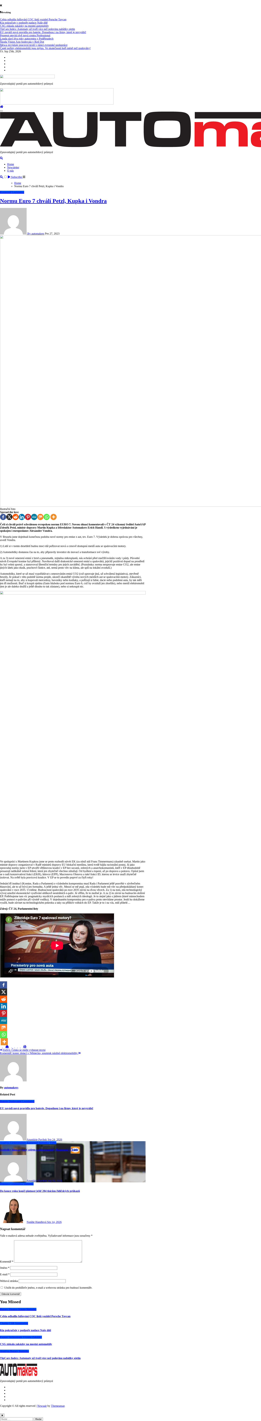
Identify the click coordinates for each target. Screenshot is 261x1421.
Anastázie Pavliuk (37, 1139)
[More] (53, 517)
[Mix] (40, 517)
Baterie (4, 1101)
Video (53, 1142)
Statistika (44, 1142)
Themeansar (57, 1405)
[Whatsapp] (47, 517)
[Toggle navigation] (1, 110)
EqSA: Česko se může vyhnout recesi (23, 1049)
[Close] (2, 1415)
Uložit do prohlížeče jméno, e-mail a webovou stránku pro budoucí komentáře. (48, 1287)
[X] (9, 517)
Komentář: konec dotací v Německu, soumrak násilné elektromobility (39, 1053)
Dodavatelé (15, 1101)
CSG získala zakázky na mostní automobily (26, 1344)
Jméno (4, 1267)
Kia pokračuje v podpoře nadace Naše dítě (25, 1330)
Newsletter (13, 167)
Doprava (5, 1183)
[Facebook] (3, 517)
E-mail (5, 1274)
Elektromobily (18, 1142)
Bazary (4, 1309)
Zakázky (37, 1337)
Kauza (22, 1309)
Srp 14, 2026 (54, 1222)
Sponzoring (21, 1323)
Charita (4, 1323)
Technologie (15, 1337)
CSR (12, 1323)
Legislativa (18, 192)
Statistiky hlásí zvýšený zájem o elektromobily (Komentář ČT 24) (39, 1149)
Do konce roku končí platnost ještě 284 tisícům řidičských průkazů (40, 1190)
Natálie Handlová (37, 1222)
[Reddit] (15, 517)
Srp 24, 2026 (55, 1139)
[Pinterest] (28, 517)
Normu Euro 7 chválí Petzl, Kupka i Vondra (53, 201)
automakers (11, 1087)
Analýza (5, 1142)
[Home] (1, 106)
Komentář (6, 192)
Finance (13, 1309)
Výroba (27, 1337)
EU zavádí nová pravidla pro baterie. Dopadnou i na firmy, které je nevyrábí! (46, 1108)
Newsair (42, 1405)
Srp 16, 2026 (55, 1180)
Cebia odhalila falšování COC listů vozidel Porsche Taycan (35, 1316)
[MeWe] (34, 517)
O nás (10, 170)
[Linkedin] (22, 517)
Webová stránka (9, 1280)
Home (10, 164)
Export (4, 1337)
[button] (24, 176)
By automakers (35, 233)
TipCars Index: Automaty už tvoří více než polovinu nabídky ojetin (40, 1358)
